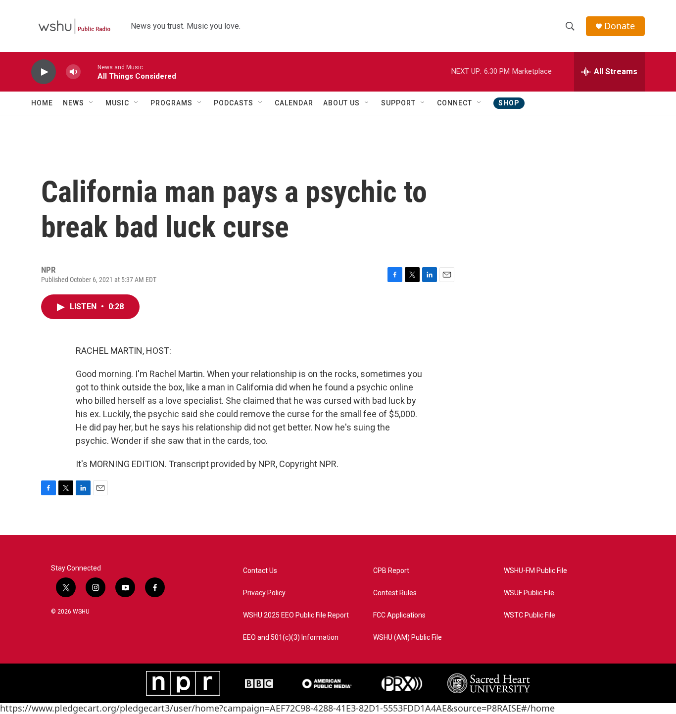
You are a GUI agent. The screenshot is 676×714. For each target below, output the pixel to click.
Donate (619, 26)
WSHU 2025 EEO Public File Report (296, 615)
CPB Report (391, 570)
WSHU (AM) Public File (407, 637)
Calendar (294, 103)
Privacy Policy (264, 593)
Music (117, 103)
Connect (454, 103)
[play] (43, 72)
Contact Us (260, 570)
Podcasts (233, 103)
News (73, 103)
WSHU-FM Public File (535, 570)
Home (42, 103)
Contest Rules (395, 593)
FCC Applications (399, 615)
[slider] (89, 71)
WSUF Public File (529, 593)
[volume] (73, 72)
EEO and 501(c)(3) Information (290, 637)
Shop (509, 103)
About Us (341, 103)
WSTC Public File (529, 615)
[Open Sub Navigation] (92, 103)
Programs (171, 103)
